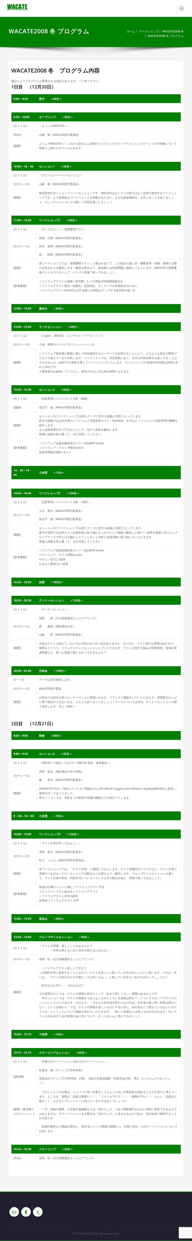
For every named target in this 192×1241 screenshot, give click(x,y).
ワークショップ (149, 31)
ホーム (131, 31)
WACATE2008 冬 (173, 31)
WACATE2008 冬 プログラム (166, 36)
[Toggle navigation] (181, 8)
